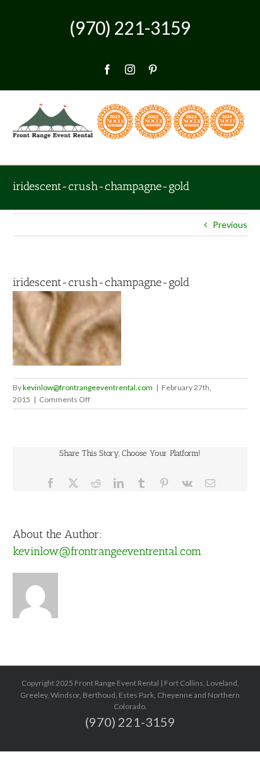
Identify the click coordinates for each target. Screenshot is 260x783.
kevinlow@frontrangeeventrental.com (88, 387)
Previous (230, 224)
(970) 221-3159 (130, 28)
